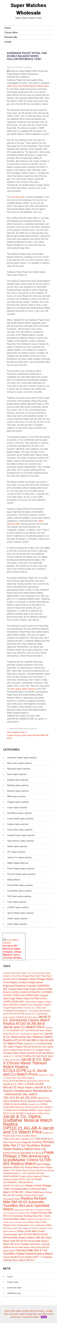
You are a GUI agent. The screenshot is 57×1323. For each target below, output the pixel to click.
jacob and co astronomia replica (25, 1317)
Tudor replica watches (17, 902)
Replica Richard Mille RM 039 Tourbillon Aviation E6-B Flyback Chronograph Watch (27, 1195)
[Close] (23, 934)
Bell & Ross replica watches (19, 763)
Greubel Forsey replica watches (21, 835)
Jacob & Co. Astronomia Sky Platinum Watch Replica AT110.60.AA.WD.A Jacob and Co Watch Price (28, 1038)
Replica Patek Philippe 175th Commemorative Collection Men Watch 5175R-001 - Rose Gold (27, 1189)
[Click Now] (13, 943)
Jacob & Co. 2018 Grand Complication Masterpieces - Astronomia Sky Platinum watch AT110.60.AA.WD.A (27, 1011)
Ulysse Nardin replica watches (20, 913)
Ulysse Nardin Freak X (17, 732)
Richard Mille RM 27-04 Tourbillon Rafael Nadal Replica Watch (28, 1252)
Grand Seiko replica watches (20, 830)
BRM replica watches (16, 796)
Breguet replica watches (17, 780)
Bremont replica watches (18, 791)
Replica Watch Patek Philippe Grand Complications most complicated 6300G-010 (27, 1225)
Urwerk (8, 41)
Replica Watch (13, 880)
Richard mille (11, 37)
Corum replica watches (17, 807)
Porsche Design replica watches (21, 874)
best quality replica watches (23, 689)
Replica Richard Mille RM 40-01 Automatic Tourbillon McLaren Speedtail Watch (26, 1203)
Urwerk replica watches (17, 918)
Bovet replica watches (17, 774)
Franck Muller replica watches (20, 819)
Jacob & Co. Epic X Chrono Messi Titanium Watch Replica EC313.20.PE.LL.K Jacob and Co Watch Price (27, 1066)
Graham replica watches (18, 824)
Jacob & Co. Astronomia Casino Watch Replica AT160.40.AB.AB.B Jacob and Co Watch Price (26, 1022)
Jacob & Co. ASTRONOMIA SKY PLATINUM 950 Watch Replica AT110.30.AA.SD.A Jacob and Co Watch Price (28, 1030)
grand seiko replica (13, 1311)
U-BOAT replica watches (18, 907)
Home (8, 28)
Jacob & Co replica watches (19, 857)
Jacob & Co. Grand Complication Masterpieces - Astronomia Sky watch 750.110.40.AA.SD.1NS (27, 1092)
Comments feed (14, 1288)
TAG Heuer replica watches (19, 896)
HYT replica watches (16, 852)
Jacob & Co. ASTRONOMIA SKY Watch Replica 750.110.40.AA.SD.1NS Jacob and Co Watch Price (28, 1046)
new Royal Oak (18, 197)
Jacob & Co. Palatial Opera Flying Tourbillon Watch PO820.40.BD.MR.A (28, 1136)
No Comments (26, 67)
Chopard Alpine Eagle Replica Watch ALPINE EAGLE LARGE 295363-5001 (25, 998)
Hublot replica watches (17, 846)
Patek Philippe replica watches (20, 868)
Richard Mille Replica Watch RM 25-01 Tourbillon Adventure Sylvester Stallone (26, 1244)
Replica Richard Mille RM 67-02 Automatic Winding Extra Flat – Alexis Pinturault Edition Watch (27, 1215)
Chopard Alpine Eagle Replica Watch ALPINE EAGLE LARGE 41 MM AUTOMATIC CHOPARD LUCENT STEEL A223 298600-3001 (27, 992)
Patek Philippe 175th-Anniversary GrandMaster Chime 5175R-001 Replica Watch (28, 1158)
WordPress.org (13, 1293)
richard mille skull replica (33, 1311)
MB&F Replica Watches (17, 863)
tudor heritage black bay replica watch (36, 1314)
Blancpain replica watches (18, 769)
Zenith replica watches (17, 924)
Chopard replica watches (18, 802)
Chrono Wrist (11, 32)
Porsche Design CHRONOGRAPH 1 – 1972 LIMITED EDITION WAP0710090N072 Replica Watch (28, 1173)
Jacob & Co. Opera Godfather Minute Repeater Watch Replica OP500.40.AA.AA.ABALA (27, 1101)
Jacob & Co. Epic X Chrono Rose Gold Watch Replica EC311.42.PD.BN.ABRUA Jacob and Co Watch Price (28, 1078)
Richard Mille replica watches (20, 885)
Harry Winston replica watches (20, 841)
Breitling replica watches (18, 785)
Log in (10, 1276)
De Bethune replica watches (19, 813)
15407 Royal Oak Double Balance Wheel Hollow (28, 86)
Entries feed (12, 1282)
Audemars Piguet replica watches (23, 729)
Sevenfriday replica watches (19, 891)
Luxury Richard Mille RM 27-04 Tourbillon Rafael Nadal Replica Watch (28, 1145)
